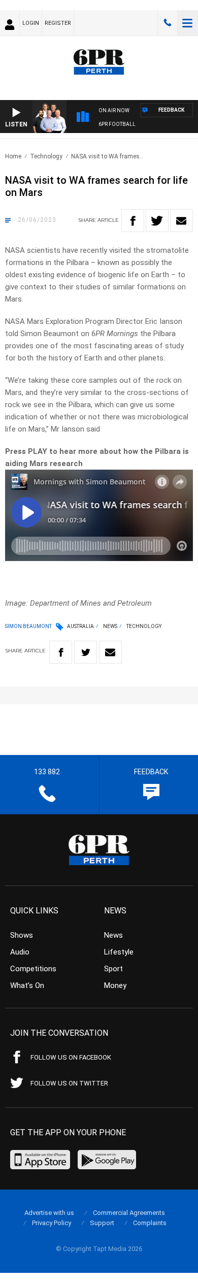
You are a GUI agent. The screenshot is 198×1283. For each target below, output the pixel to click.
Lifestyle (119, 952)
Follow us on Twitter (69, 1083)
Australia (80, 626)
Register (58, 23)
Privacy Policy (51, 1223)
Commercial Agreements (129, 1212)
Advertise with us (49, 1212)
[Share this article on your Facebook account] (132, 220)
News (110, 626)
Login (30, 23)
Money (115, 985)
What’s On (27, 985)
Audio (19, 952)
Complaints (150, 1223)
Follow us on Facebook (70, 1057)
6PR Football (117, 124)
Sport (113, 968)
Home (13, 156)
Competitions (33, 968)
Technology (46, 156)
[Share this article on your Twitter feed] (157, 220)
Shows (21, 935)
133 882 (167, 23)
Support (102, 1223)
